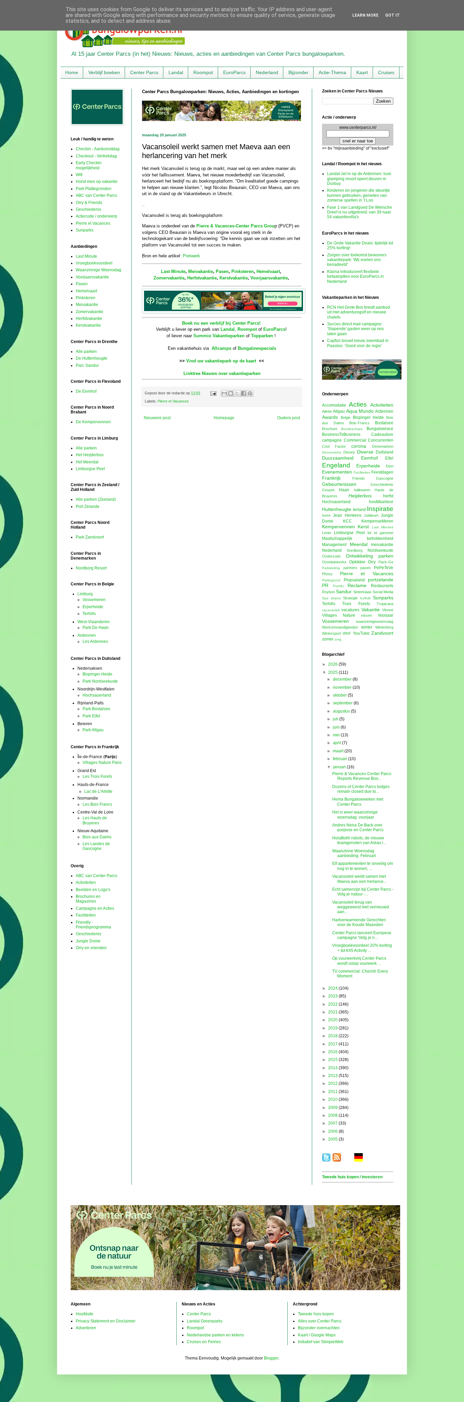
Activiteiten (86, 882)
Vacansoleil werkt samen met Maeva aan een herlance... (359, 879)
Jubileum (371, 515)
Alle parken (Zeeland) (96, 499)
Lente (326, 533)
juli (336, 719)
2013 (333, 1075)
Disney (349, 452)
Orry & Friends (89, 202)
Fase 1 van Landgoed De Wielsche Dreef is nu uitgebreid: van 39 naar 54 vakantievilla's (359, 212)
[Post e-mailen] (213, 393)
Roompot (203, 72)
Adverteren (86, 1328)
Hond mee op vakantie (97, 181)
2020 (333, 1020)
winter (366, 627)
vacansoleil (330, 610)
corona (358, 446)
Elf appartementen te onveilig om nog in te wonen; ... (362, 866)
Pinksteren (242, 271)
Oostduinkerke (334, 562)
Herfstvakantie (202, 277)
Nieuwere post (157, 417)
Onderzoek (331, 556)
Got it (392, 15)
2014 (333, 1067)
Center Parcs (144, 72)
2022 (333, 1004)
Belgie (346, 417)
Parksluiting (331, 568)
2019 (333, 1028)
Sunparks (84, 230)
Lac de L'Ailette (98, 791)
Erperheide (93, 606)
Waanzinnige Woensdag (98, 270)
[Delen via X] (237, 393)
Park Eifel (91, 716)
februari (340, 758)
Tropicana (385, 604)
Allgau (339, 411)
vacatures (350, 610)
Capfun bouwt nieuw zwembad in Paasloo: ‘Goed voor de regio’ (358, 343)
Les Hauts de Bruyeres (95, 820)
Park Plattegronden (93, 188)
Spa (325, 598)
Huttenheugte (336, 509)
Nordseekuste (380, 550)
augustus (342, 711)
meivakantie (382, 544)
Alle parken (86, 351)
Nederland (267, 72)
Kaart (362, 72)
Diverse (365, 452)
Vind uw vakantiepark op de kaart (221, 360)
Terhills (89, 613)
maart (338, 751)
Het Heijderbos (90, 454)
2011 (333, 1091)
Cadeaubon (382, 434)
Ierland (359, 509)
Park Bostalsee (96, 708)
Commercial (355, 440)
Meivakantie (200, 271)
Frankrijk (331, 478)
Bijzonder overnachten (319, 1328)
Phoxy (327, 574)
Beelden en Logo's (93, 889)
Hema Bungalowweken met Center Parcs (357, 801)
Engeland (336, 465)
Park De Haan (96, 627)
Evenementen (337, 472)
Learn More (365, 15)
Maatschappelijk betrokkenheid (357, 538)
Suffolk (365, 598)
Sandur (344, 591)
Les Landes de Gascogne (96, 846)
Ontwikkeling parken (369, 556)
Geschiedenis (88, 209)
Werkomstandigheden (340, 627)
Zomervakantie (169, 277)
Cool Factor (334, 446)
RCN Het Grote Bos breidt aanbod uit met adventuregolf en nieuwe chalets (358, 312)
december (343, 679)
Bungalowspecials (257, 348)
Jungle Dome (88, 941)
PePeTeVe (383, 567)
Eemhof (369, 458)
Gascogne (384, 478)
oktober (340, 695)
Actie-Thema (332, 72)
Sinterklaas (362, 592)
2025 (333, 672)
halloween (362, 490)
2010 (333, 1099)
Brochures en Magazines (88, 899)
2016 (333, 1051)
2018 (333, 1035)
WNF (347, 633)
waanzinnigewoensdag (374, 621)
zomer (328, 639)
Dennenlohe (331, 452)
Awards (330, 417)
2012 (333, 1083)
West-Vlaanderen (93, 621)
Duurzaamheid (338, 458)
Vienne (387, 610)
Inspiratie (380, 508)
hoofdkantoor (381, 501)
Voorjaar (385, 615)
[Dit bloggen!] (230, 393)
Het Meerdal (87, 462)
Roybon (328, 592)
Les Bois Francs (97, 804)
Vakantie (370, 609)
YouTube (361, 633)
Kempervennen (338, 526)
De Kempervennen (93, 422)
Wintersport (331, 633)
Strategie (350, 598)
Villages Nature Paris (102, 762)
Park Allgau (93, 730)
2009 (333, 1107)
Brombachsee (352, 429)
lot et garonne (380, 533)
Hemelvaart (268, 271)
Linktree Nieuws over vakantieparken (222, 373)
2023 (333, 996)
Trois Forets (356, 603)
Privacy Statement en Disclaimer (106, 1321)
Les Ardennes (95, 641)
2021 (333, 1012)
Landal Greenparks (204, 1321)
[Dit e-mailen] (224, 393)
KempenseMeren (377, 521)
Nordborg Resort (91, 568)
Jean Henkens (347, 515)
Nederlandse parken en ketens (215, 1335)
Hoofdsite (84, 1314)
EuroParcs (234, 72)
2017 (333, 1044)
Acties (358, 404)
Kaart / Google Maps (317, 1335)
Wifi (79, 174)
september (343, 703)
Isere (326, 515)
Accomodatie (334, 405)
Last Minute (173, 271)
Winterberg (384, 627)
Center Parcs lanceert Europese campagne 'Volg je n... (361, 935)
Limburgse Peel (90, 468)
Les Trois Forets (97, 776)
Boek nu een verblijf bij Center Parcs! (221, 323)
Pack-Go (385, 562)
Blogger (271, 1358)
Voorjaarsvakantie (269, 277)
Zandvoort (382, 633)
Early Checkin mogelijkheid (89, 165)
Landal (175, 72)
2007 (333, 1123)
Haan (344, 490)
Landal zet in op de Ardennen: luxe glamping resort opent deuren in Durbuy (359, 178)
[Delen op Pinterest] (250, 393)
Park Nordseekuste (100, 681)
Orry (372, 562)
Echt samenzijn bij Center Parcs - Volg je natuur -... (362, 891)
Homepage (224, 417)
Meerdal (359, 544)
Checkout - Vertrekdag (96, 156)
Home (71, 72)
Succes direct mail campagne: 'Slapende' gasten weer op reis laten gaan (355, 329)
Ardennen (86, 635)
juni (337, 727)
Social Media (383, 592)
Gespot (328, 490)
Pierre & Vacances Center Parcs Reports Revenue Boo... (361, 776)
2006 (333, 1131)
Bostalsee (384, 423)
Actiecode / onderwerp (96, 216)
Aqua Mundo (360, 411)
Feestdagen (382, 472)
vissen (366, 615)
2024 (333, 988)
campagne (332, 440)
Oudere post (288, 417)
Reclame (357, 585)
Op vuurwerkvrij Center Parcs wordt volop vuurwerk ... (359, 960)
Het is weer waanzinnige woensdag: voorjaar (355, 814)
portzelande (380, 579)
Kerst (363, 526)
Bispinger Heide (97, 674)
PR (325, 585)
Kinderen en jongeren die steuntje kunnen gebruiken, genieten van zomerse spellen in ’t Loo (358, 195)
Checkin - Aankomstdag (98, 149)
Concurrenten (380, 440)
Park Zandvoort (90, 537)
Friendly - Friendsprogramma (93, 924)
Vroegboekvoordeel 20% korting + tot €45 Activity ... (362, 948)
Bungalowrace (380, 428)
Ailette (327, 411)
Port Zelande (88, 506)
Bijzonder (298, 72)
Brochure (329, 429)
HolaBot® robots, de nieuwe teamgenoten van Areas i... (359, 840)
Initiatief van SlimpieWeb (320, 1341)
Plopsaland (354, 580)
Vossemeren (94, 599)
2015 (333, 1059)
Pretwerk (191, 255)
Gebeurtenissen (339, 484)
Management (334, 544)
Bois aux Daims (97, 837)
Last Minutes (382, 527)
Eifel (389, 458)
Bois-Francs (359, 423)
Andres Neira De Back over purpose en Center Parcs (357, 827)
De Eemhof (86, 391)
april (337, 742)
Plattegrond (331, 580)
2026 (333, 664)
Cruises (386, 72)
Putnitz (338, 586)
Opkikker (357, 562)
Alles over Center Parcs (319, 1321)
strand (336, 598)
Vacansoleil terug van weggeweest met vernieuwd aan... (360, 907)
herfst (388, 496)
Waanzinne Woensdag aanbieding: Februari (354, 853)
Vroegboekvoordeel (94, 263)
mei (337, 735)
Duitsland (384, 452)
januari (340, 767)
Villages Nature (338, 615)
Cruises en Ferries (204, 1341)
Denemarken (382, 446)
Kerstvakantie (233, 277)
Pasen (222, 271)
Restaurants (382, 585)
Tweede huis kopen (316, 1314)
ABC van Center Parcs (96, 195)
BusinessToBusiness (341, 434)
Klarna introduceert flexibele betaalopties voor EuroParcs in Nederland (355, 276)
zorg (338, 639)
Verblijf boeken (104, 72)
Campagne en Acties (95, 908)
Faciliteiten (86, 915)
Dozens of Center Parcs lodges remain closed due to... (361, 789)
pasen (365, 568)
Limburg (85, 594)
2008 (333, 1115)
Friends (358, 478)
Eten (389, 466)
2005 (333, 1139)
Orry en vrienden (91, 947)
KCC (347, 521)
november (343, 687)
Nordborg (354, 550)
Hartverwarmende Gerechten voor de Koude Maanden (359, 922)
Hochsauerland (97, 695)
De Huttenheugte (91, 358)
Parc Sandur (87, 365)
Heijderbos (360, 495)
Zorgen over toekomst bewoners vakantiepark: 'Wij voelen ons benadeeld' (357, 260)
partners (350, 568)
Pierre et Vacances (173, 401)
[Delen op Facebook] (243, 393)
